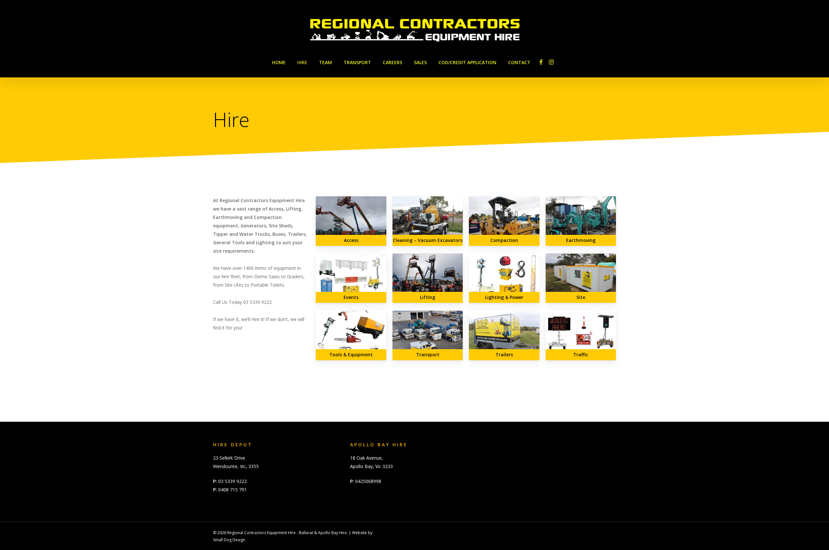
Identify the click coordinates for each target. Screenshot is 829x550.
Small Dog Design (229, 540)
